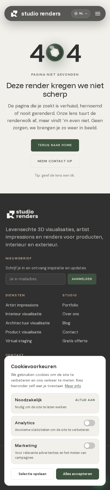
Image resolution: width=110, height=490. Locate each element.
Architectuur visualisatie (28, 323)
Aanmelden (82, 279)
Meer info (73, 385)
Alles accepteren (77, 474)
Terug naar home (55, 145)
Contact (70, 332)
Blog (66, 323)
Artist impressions (22, 305)
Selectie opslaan (32, 474)
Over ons (70, 314)
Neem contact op (55, 161)
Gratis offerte (75, 341)
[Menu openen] (98, 13)
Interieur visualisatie (24, 314)
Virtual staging (19, 341)
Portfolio (70, 305)
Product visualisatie (23, 332)
